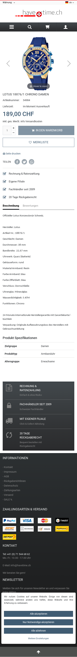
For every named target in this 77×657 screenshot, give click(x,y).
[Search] (29, 27)
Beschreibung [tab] (11, 205)
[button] (17, 161)
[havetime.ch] (38, 13)
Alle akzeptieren (38, 613)
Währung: (8, 2)
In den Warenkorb (49, 130)
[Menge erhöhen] (13, 128)
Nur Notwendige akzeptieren (38, 622)
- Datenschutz (10, 485)
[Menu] (12, 26)
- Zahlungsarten (11, 490)
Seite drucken (13, 153)
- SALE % (7, 499)
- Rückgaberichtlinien (14, 481)
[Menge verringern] (13, 132)
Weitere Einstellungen (38, 638)
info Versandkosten (31, 121)
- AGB (6, 476)
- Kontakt (8, 467)
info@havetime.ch (21, 565)
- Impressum (9, 471)
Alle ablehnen (38, 630)
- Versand (8, 494)
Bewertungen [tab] (30, 205)
